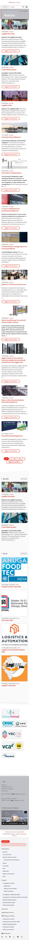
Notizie (11, 32)
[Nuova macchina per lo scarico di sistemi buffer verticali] (14, 311)
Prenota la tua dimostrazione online (14, 844)
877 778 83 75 (7, 800)
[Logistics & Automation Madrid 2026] (14, 625)
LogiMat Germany (8, 34)
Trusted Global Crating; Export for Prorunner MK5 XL (14, 247)
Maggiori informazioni (10, 51)
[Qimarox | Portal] (14, 2)
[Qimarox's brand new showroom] (14, 275)
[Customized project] (14, 60)
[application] (14, 817)
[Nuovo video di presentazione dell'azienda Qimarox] (14, 390)
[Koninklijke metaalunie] (8, 754)
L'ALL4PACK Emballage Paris (12, 436)
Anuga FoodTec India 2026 (11, 587)
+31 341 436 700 (7, 794)
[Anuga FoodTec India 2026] (14, 557)
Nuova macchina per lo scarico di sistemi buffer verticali (14, 321)
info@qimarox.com (19, 794)
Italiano (5, 7)
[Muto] (23, 823)
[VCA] (8, 744)
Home (20, 11)
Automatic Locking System (11, 173)
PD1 (12, 77)
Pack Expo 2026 (7, 620)
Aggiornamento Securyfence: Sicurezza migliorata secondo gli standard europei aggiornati (13, 360)
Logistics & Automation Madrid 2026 (13, 651)
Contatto (5, 841)
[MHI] (21, 722)
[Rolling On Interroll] (19, 743)
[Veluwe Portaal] (10, 711)
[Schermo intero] (25, 823)
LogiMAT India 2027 (9, 685)
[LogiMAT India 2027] (14, 656)
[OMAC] (8, 722)
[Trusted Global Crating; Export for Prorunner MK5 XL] (14, 237)
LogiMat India (7, 105)
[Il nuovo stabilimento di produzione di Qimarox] (14, 199)
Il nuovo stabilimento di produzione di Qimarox (10, 210)
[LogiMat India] (14, 96)
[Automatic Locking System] (14, 163)
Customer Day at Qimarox (11, 137)
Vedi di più (24, 479)
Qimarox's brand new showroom (14, 284)
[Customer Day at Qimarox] (14, 128)
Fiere (17, 585)
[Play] (3, 823)
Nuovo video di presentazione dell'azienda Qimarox (13, 401)
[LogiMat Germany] (14, 24)
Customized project (9, 69)
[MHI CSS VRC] (11, 731)
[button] (14, 818)
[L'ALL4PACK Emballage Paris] (14, 426)
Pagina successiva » (14, 462)
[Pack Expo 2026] (14, 591)
